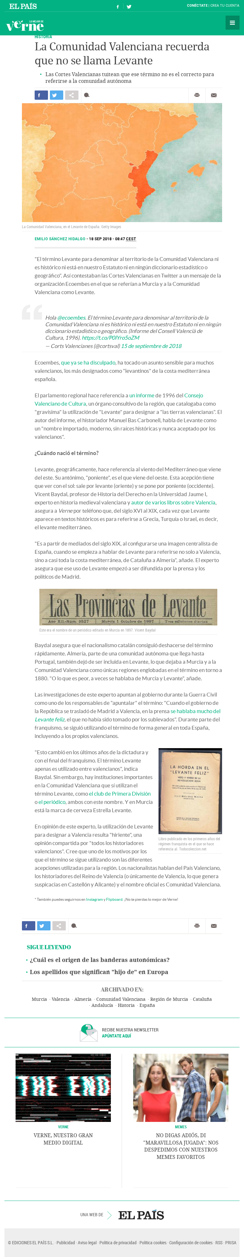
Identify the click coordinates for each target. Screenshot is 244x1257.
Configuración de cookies (191, 1242)
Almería (83, 999)
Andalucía (102, 1005)
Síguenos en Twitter (129, 6)
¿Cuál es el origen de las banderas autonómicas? (100, 960)
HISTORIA (43, 36)
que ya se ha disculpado (88, 362)
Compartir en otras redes (71, 95)
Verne (24, 25)
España (147, 1005)
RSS (218, 1242)
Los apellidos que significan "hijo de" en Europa (99, 972)
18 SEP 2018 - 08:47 (112, 239)
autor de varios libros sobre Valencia (173, 502)
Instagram (94, 899)
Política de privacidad (118, 1242)
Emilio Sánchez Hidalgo (60, 239)
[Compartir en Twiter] (56, 95)
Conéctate (197, 6)
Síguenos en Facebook (117, 6)
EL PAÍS (141, 1215)
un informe (141, 395)
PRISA (230, 1242)
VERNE (63, 1126)
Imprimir (197, 95)
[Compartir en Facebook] (41, 95)
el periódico (51, 802)
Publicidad (66, 1242)
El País (24, 6)
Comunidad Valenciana (121, 999)
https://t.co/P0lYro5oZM (110, 338)
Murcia (39, 999)
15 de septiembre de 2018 (151, 346)
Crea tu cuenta (224, 6)
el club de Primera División (120, 794)
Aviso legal (87, 1242)
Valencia (61, 999)
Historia (126, 1005)
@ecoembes (71, 317)
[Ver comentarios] (88, 95)
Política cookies (152, 1242)
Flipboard (114, 899)
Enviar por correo (214, 95)
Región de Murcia (169, 999)
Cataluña (202, 999)
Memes (181, 1126)
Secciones (233, 23)
